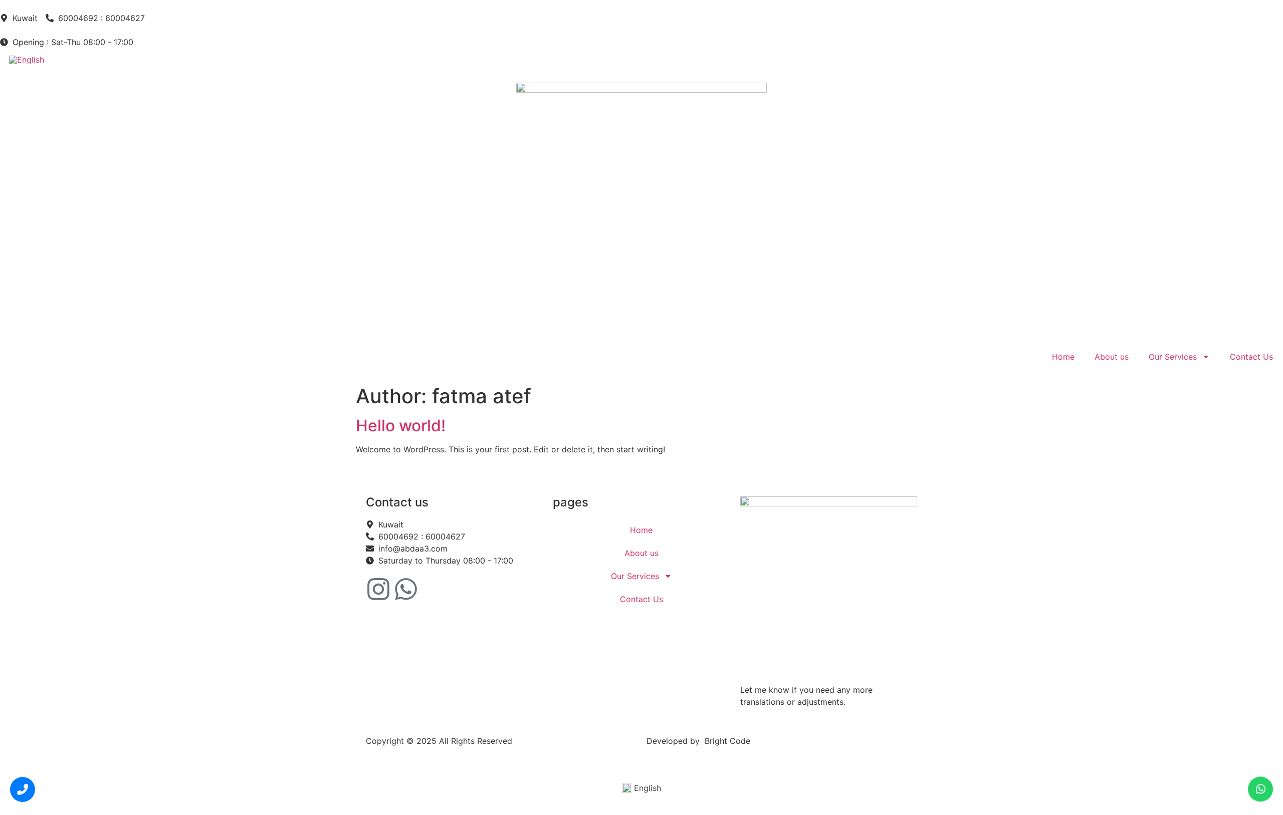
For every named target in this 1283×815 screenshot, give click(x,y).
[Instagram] (378, 589)
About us (1112, 357)
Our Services (1173, 357)
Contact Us (1251, 357)
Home (1063, 357)
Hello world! (401, 425)
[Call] (22, 788)
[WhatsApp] (1260, 791)
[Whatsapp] (405, 589)
